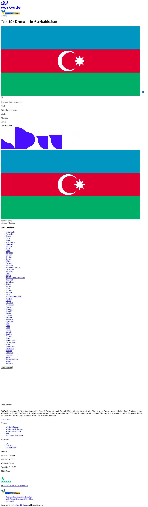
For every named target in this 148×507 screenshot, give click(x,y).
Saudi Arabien (11, 340)
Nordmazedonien (12, 359)
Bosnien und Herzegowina (15, 278)
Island (8, 357)
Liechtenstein (10, 342)
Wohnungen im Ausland (14, 435)
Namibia (9, 334)
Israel (7, 324)
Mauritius (9, 355)
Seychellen (10, 321)
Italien (8, 261)
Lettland (9, 290)
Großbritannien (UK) (13, 267)
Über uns (9, 445)
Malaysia (9, 299)
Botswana (9, 363)
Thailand (9, 263)
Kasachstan (10, 349)
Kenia (8, 326)
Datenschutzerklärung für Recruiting (19, 497)
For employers (11, 447)
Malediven (9, 319)
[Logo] (74, 5)
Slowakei (9, 311)
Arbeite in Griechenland (14, 429)
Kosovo (8, 301)
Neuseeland (10, 346)
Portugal (9, 246)
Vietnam (9, 317)
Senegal (8, 330)
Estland (8, 284)
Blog (7, 433)
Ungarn (8, 236)
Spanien (8, 240)
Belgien (8, 276)
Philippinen (10, 305)
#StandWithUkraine (12, 13)
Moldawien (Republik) (14, 296)
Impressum (10, 501)
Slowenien (9, 303)
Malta (8, 249)
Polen (8, 238)
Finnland (9, 336)
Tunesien (9, 315)
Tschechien (10, 269)
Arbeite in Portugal (12, 427)
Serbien (8, 307)
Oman (8, 338)
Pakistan (9, 351)
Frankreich (9, 234)
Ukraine (8, 313)
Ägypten (9, 255)
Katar (8, 328)
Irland (8, 294)
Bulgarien (9, 253)
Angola (8, 361)
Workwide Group (21, 505)
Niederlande (10, 232)
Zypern (8, 259)
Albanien (9, 271)
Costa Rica (10, 282)
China (8, 274)
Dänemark (9, 280)
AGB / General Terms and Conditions (19, 499)
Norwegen (9, 353)
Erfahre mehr (6, 419)
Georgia (8, 332)
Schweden (9, 265)
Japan (8, 344)
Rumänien (9, 244)
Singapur (9, 309)
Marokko (9, 292)
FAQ (7, 443)
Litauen (8, 286)
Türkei (8, 251)
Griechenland (10, 242)
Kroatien (9, 257)
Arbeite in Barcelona (13, 431)
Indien (8, 288)
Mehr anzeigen (7, 367)
